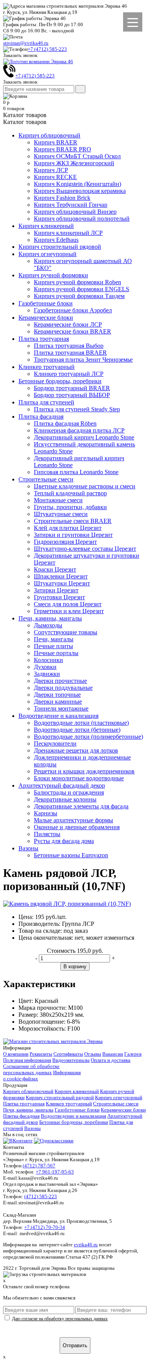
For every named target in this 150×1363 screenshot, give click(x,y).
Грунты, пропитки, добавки (70, 507)
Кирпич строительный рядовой (59, 246)
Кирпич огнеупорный (47, 254)
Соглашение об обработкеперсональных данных (31, 1069)
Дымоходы (48, 625)
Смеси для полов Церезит (68, 604)
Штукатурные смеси (61, 514)
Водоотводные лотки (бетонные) (77, 729)
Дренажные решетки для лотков (76, 750)
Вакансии (112, 1054)
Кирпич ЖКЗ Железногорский (74, 163)
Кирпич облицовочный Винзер (75, 211)
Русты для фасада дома (64, 841)
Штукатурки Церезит (62, 583)
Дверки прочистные (60, 680)
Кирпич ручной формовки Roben (77, 282)
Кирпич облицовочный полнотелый (82, 218)
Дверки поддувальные (63, 687)
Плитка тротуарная (43, 338)
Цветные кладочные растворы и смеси (84, 486)
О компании (15, 1054)
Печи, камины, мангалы (50, 618)
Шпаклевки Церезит (61, 576)
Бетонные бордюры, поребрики (60, 381)
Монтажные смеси (58, 500)
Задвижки (47, 674)
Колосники (48, 660)
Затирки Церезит (56, 590)
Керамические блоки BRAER (72, 331)
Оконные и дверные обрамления (77, 827)
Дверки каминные (58, 701)
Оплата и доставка (110, 1060)
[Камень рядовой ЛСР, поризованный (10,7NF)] (67, 903)
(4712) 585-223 (40, 1196)
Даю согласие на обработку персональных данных (60, 1318)
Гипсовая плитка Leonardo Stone (76, 472)
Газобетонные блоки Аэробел (73, 310)
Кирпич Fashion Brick (62, 197)
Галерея (133, 1054)
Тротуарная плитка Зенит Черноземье (83, 359)
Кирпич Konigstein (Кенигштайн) (77, 184)
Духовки (45, 667)
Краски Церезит (55, 569)
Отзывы (92, 1054)
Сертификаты (68, 1054)
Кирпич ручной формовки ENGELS (81, 289)
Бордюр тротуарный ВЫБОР (72, 395)
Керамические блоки (45, 317)
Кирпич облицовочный (49, 135)
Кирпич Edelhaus (56, 239)
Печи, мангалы (53, 639)
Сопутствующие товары (65, 632)
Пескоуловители (55, 743)
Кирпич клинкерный (46, 226)
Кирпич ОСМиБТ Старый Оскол (77, 156)
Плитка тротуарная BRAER (70, 352)
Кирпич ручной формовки (53, 275)
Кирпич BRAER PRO (62, 149)
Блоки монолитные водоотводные (79, 778)
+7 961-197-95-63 (55, 1172)
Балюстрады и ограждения (69, 792)
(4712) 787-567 (39, 1166)
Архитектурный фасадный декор (61, 785)
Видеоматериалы (71, 1060)
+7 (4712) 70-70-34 (44, 1227)
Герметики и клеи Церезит (69, 611)
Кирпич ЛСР (51, 170)
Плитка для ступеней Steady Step (77, 409)
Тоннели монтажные (61, 708)
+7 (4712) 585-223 (47, 49)
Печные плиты (53, 646)
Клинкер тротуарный (46, 367)
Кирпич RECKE (55, 177)
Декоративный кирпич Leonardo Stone (84, 437)
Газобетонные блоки (45, 303)
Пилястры (47, 834)
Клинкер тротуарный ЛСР (68, 374)
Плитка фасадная (40, 416)
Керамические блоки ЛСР (68, 324)
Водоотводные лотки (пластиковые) (81, 722)
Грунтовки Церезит (59, 597)
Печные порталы (56, 653)
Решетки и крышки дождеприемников (84, 771)
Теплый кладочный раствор (70, 493)
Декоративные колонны (65, 799)
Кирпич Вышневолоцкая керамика (80, 191)
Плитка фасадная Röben (65, 423)
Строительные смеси (45, 479)
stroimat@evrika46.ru (25, 43)
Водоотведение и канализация (58, 716)
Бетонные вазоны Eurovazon (71, 855)
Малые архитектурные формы (73, 820)
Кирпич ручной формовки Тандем (79, 296)
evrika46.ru (86, 1244)
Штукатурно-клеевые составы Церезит (85, 548)
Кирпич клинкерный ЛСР (68, 233)
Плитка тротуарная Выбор (68, 345)
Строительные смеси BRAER (73, 521)
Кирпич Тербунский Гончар (70, 204)
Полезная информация (27, 1060)
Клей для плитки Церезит (68, 528)
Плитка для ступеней (46, 402)
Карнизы (45, 813)
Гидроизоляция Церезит (65, 541)
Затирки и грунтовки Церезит (73, 534)
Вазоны (28, 848)
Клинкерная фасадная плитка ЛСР (79, 430)
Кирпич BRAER (55, 142)
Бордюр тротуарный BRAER (72, 388)
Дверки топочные (57, 694)
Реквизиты (41, 1054)
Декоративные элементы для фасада (81, 806)
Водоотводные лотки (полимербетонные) (88, 736)
